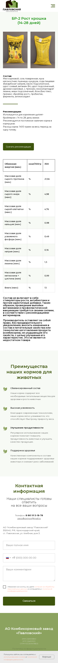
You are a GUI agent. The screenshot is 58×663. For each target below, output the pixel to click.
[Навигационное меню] (53, 5)
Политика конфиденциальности (29, 648)
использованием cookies (14, 657)
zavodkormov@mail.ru (29, 518)
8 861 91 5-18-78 (34, 515)
